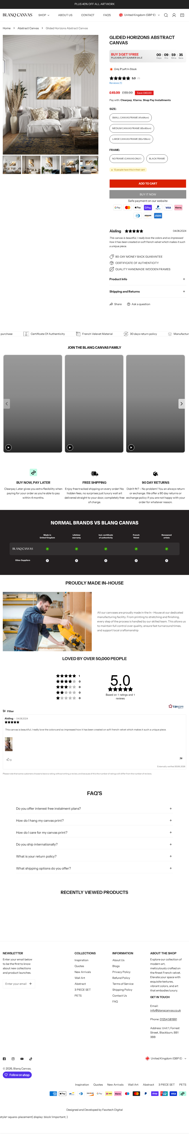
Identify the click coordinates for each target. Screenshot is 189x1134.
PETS (78, 995)
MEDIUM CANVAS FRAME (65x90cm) (131, 128)
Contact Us (119, 995)
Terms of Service (122, 984)
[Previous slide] (7, 404)
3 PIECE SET (83, 989)
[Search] (166, 15)
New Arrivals (83, 972)
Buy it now (148, 194)
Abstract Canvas (28, 28)
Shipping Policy (122, 989)
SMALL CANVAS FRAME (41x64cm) (130, 117)
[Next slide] (181, 404)
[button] (182, 15)
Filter (10, 711)
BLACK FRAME (157, 158)
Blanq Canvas (22, 1068)
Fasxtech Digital (112, 1109)
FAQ (115, 1001)
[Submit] (30, 983)
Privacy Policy (121, 972)
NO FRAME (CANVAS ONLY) (126, 158)
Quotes (79, 966)
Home (7, 28)
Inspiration (81, 960)
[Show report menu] (181, 758)
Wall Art (80, 978)
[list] (50, 95)
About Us (118, 960)
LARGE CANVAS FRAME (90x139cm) (131, 139)
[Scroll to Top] (182, 1114)
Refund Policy (121, 978)
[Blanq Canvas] (17, 15)
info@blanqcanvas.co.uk (165, 1010)
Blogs (116, 966)
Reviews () (115, 82)
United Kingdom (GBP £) (140, 15)
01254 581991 (168, 1019)
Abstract (80, 984)
